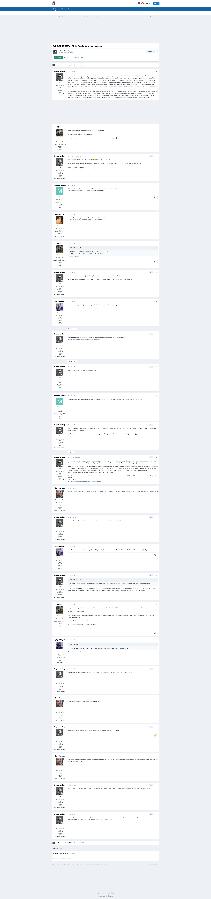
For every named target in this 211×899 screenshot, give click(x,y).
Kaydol (156, 3)
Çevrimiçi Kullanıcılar (92, 13)
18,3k (58, 85)
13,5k (58, 141)
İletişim (113, 893)
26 (63, 502)
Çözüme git (58, 57)
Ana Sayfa (55, 8)
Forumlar (54, 13)
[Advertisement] (105, 31)
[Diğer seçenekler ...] (156, 71)
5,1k (59, 199)
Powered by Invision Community (105, 896)
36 (63, 228)
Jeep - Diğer (69, 52)
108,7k (58, 654)
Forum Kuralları (63, 13)
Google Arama (71, 8)
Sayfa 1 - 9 (80, 65)
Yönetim (72, 13)
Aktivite (63, 8)
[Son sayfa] (74, 65)
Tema (97, 893)
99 (63, 654)
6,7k (58, 315)
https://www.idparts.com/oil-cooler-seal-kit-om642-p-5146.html (85, 163)
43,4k (58, 228)
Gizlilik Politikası (105, 893)
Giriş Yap (147, 3)
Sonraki (70, 65)
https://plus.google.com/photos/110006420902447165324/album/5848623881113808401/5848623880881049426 (100, 279)
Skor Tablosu (80, 13)
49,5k (58, 502)
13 (63, 85)
